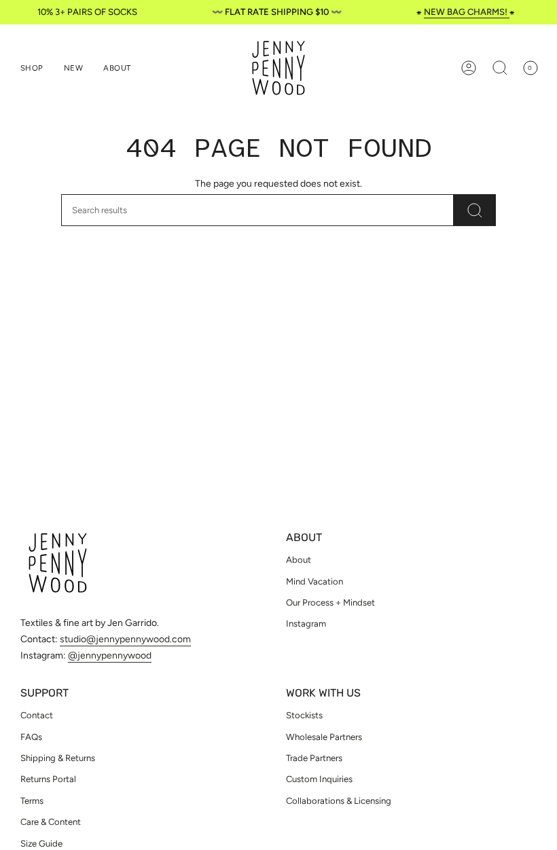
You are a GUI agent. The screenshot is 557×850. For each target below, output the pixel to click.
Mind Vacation (314, 581)
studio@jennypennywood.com (125, 639)
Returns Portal (48, 779)
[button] (32, 68)
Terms (31, 801)
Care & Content (50, 822)
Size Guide (41, 843)
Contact (36, 715)
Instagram (306, 623)
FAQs (31, 737)
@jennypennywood (109, 655)
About (298, 560)
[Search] (475, 210)
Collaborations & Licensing (338, 801)
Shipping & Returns (57, 758)
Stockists (304, 715)
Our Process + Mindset (330, 602)
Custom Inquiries (319, 779)
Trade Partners (314, 758)
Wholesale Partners (324, 737)
